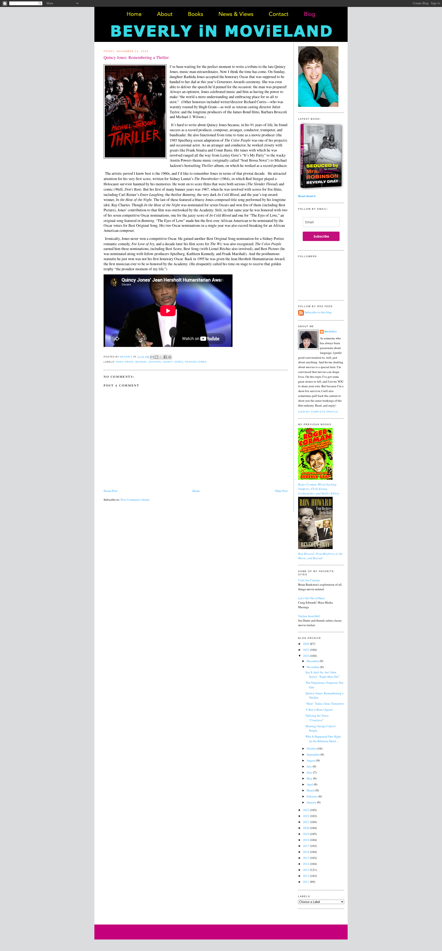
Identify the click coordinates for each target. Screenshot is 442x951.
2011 (306, 882)
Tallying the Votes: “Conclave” (317, 717)
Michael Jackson (148, 362)
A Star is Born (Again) (319, 709)
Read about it (306, 196)
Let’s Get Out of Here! (311, 598)
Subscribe (321, 236)
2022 (306, 816)
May (310, 778)
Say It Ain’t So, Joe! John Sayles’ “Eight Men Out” (322, 674)
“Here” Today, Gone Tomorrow (324, 703)
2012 (306, 876)
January (312, 802)
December (313, 661)
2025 (306, 650)
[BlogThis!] (156, 357)
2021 (306, 822)
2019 (306, 834)
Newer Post (110, 491)
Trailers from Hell (309, 616)
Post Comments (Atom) (135, 499)
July (310, 766)
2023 (306, 810)
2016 (306, 852)
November (313, 667)
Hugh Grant (125, 362)
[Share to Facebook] (165, 357)
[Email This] (152, 357)
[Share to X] (161, 357)
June (310, 772)
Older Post (281, 491)
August (311, 760)
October (312, 748)
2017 (306, 846)
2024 (306, 656)
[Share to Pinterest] (169, 357)
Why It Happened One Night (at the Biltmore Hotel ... (323, 738)
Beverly (331, 331)
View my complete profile (318, 411)
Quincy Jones (173, 362)
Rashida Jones (196, 362)
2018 (306, 840)
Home (196, 491)
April (310, 784)
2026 (306, 644)
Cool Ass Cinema (309, 580)
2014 (306, 864)
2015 (306, 858)
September (313, 754)
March (311, 790)
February (312, 796)
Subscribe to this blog (318, 312)
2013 (306, 870)
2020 (306, 828)
